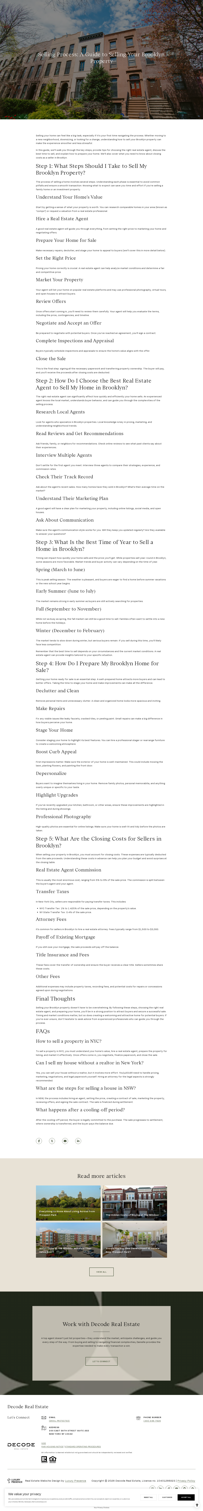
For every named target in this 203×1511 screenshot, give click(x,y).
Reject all (148, 1497)
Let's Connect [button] (102, 1361)
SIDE (43, 1443)
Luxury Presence (75, 1480)
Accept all (186, 1497)
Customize (167, 1497)
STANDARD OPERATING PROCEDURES (83, 1446)
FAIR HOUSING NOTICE (52, 1446)
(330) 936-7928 (152, 1421)
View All (101, 1272)
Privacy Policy (186, 1480)
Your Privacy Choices (101, 1508)
